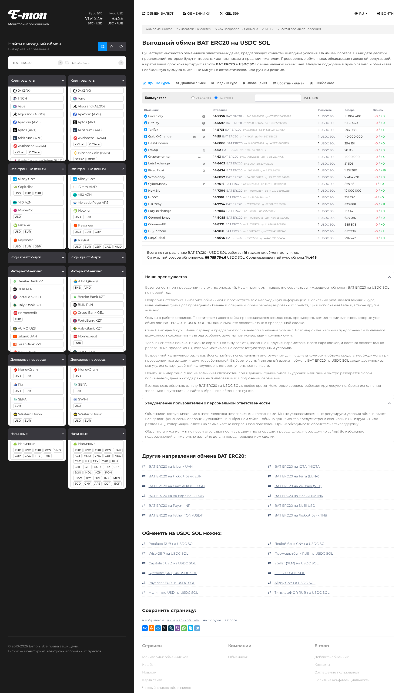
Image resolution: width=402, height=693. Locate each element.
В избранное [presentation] (324, 83)
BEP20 (79, 159)
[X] (164, 628)
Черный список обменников (166, 687)
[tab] (157, 83)
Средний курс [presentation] (226, 83)
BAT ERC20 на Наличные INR (299, 496)
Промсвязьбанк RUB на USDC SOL (304, 553)
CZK (117, 467)
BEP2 (92, 159)
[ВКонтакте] (145, 628)
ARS (97, 483)
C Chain (34, 152)
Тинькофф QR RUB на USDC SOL (302, 592)
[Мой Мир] (158, 628)
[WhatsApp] (184, 628)
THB (47, 455)
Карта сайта (152, 680)
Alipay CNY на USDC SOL (295, 583)
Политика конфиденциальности (342, 680)
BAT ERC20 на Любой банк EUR (175, 476)
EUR (38, 193)
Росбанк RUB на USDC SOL (171, 544)
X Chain (20, 152)
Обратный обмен (290, 83)
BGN (78, 472)
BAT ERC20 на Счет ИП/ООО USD (177, 486)
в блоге (230, 620)
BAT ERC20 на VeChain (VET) (298, 486)
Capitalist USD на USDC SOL (172, 563)
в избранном (153, 620)
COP (107, 483)
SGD (78, 483)
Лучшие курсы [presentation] (159, 83)
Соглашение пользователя (337, 672)
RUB (28, 193)
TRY (37, 455)
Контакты (322, 664)
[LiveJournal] (171, 628)
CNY (87, 483)
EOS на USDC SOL (290, 573)
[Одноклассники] (151, 628)
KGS (48, 450)
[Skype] (190, 628)
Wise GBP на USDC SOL (168, 553)
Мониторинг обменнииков (165, 657)
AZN (98, 472)
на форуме (212, 620)
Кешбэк (231, 13)
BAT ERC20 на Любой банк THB (301, 515)
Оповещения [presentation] (257, 83)
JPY (88, 478)
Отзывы (378, 110)
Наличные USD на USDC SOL (173, 592)
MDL (88, 472)
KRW (78, 478)
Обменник (151, 110)
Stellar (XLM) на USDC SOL (296, 563)
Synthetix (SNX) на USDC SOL (173, 573)
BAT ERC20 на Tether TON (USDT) (176, 515)
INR (107, 478)
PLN (115, 461)
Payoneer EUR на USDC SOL (172, 583)
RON (108, 472)
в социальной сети (183, 620)
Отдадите (203, 97)
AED (118, 455)
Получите (226, 97)
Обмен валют (160, 13)
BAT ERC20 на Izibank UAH (171, 466)
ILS (87, 461)
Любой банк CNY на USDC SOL (300, 544)
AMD (87, 455)
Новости (149, 672)
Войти (387, 13)
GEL (87, 467)
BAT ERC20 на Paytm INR (169, 505)
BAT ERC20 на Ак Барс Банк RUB (176, 496)
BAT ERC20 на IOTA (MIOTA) (298, 466)
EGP (117, 483)
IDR (107, 467)
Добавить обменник (332, 657)
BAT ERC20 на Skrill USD (295, 505)
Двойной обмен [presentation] (193, 83)
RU (361, 13)
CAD (28, 455)
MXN (116, 478)
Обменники (199, 13)
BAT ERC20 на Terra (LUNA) (297, 476)
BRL (97, 478)
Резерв (350, 110)
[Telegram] (197, 628)
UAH (117, 450)
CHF (78, 467)
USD (18, 193)
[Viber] (177, 628)
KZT (77, 455)
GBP (38, 246)
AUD (118, 246)
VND (57, 450)
